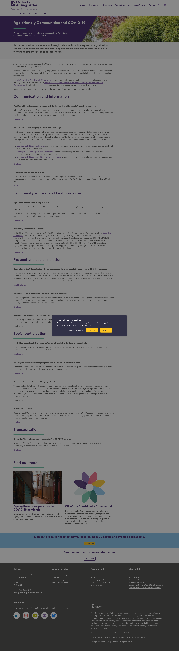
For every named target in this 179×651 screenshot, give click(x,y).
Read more (91, 325)
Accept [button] (106, 330)
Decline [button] (92, 330)
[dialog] (89, 325)
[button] (76, 330)
